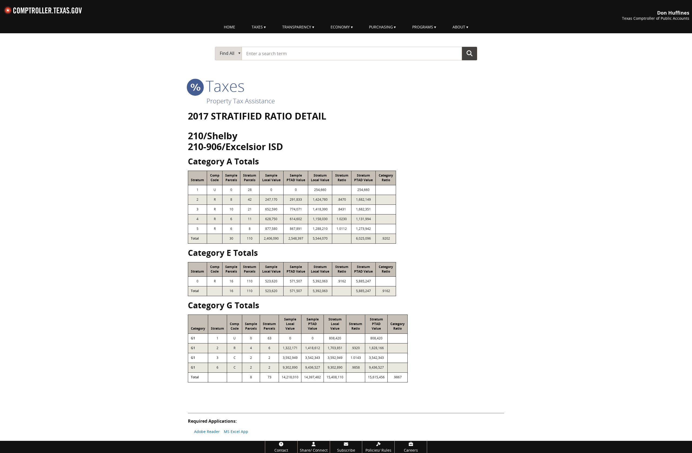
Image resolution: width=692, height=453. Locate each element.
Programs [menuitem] (422, 26)
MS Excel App (236, 431)
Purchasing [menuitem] (381, 26)
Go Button (469, 53)
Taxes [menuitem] (257, 26)
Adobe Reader (207, 431)
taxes (223, 85)
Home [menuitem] (229, 26)
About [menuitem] (459, 26)
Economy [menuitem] (340, 26)
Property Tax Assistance (241, 100)
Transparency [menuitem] (296, 26)
